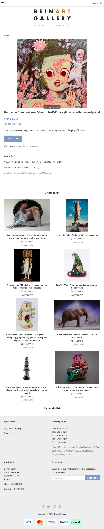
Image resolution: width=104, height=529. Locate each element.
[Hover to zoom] (52, 74)
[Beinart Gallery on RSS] (60, 507)
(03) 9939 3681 (16, 484)
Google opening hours (61, 454)
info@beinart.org (16, 489)
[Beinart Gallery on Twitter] (48, 507)
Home (6, 35)
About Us (8, 433)
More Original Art (52, 408)
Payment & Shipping (12, 428)
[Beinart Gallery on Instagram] (54, 507)
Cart (101, 4)
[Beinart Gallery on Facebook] (43, 507)
